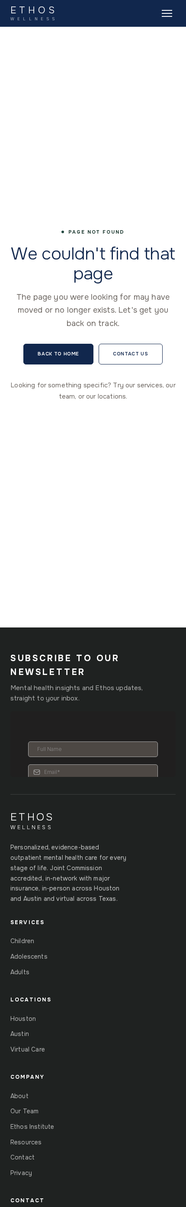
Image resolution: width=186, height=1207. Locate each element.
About (19, 1096)
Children (22, 941)
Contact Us (130, 354)
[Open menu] (167, 13)
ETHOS (34, 13)
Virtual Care (27, 1049)
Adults (19, 972)
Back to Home (58, 354)
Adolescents (29, 956)
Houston (23, 1019)
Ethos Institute (32, 1127)
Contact (22, 1157)
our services (144, 385)
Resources (26, 1142)
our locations (106, 396)
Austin (19, 1034)
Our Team (24, 1111)
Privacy (21, 1173)
